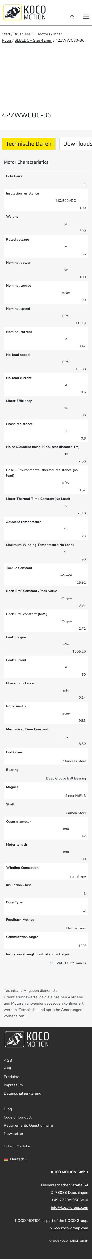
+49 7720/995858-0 (69, 1200)
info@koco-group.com (69, 1207)
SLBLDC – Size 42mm (33, 40)
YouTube (23, 1146)
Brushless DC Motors (31, 34)
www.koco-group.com (69, 1228)
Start (6, 34)
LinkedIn (10, 1146)
